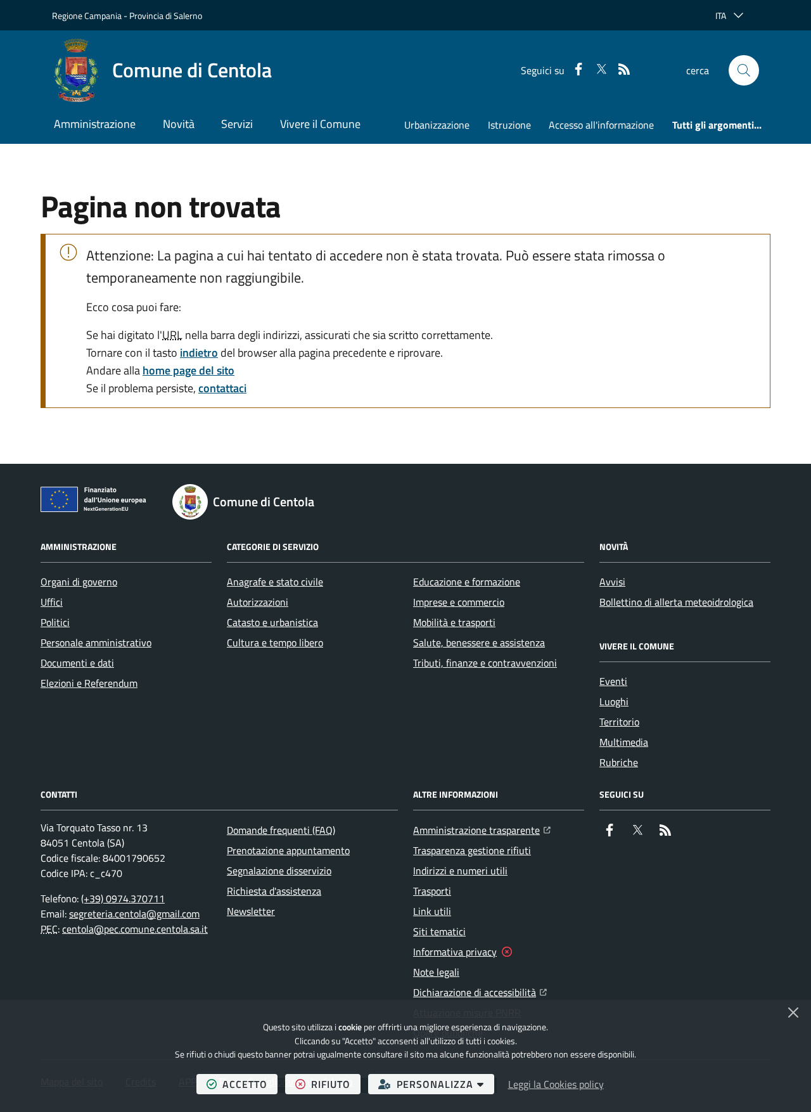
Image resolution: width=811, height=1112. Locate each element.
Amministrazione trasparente (482, 830)
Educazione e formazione (466, 581)
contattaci (222, 388)
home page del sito (188, 370)
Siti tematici (439, 931)
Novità (179, 123)
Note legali (436, 972)
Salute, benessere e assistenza (479, 642)
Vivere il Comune (320, 123)
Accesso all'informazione (601, 124)
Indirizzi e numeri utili (460, 870)
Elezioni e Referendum (89, 683)
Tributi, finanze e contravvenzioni (485, 662)
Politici (55, 622)
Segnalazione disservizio (279, 870)
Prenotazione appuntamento (288, 850)
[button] (744, 70)
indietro (199, 352)
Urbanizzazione (436, 124)
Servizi (237, 123)
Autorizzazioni (257, 602)
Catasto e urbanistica (272, 622)
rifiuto (336, 1084)
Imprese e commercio (458, 602)
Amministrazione (95, 123)
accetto (250, 1084)
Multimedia (623, 742)
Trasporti (432, 890)
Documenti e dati (77, 662)
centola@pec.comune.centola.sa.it (135, 928)
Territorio (619, 721)
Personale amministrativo (96, 642)
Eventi (613, 681)
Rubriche (618, 762)
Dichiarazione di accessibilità (480, 992)
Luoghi (614, 701)
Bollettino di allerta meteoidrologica (676, 602)
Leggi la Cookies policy (556, 1084)
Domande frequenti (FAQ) (281, 830)
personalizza (445, 1084)
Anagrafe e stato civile (275, 581)
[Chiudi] (793, 1012)
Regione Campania (87, 15)
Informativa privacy (455, 951)
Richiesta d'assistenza (274, 890)
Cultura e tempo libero (275, 642)
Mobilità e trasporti (454, 622)
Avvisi (612, 581)
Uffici (52, 602)
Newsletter (251, 911)
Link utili (432, 911)
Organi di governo (79, 581)
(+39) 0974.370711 (123, 898)
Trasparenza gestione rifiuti (472, 850)
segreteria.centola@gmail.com (134, 913)
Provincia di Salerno (165, 15)
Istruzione (509, 124)
